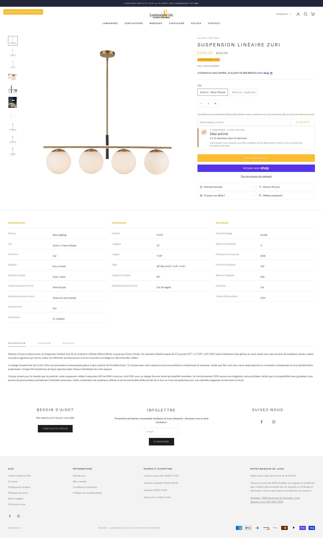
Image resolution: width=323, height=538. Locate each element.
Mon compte (79, 481)
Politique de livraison (19, 487)
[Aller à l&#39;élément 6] (12, 102)
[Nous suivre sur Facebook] (262, 422)
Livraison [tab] (44, 343)
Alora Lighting (208, 38)
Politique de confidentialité (87, 492)
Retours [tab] (69, 343)
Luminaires (110, 23)
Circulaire (176, 23)
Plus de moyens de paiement (256, 176)
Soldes (196, 23)
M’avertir (303, 122)
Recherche (79, 475)
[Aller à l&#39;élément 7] (12, 115)
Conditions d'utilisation (85, 487)
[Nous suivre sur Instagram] (274, 422)
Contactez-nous (55, 428)
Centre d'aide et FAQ (19, 475)
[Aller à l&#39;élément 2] (12, 53)
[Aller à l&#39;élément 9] (12, 139)
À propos (13, 481)
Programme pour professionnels (23, 12)
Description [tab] (17, 343)
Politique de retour (18, 492)
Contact (214, 23)
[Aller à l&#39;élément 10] (12, 151)
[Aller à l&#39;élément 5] (12, 89)
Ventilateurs (134, 23)
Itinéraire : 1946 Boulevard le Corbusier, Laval (275, 497)
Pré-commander (256, 158)
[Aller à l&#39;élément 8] (12, 127)
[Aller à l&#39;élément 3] (12, 65)
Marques (156, 23)
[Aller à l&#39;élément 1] (12, 41)
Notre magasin (16, 498)
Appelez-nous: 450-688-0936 (266, 501)
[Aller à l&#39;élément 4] (12, 77)
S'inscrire (161, 441)
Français (282, 14)
